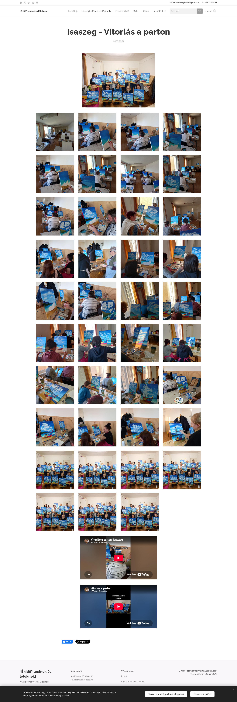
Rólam (124, 676)
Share (68, 642)
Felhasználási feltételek (81, 680)
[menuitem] (73, 11)
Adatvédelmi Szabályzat (81, 676)
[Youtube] (37, 2)
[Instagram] (25, 2)
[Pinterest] (33, 2)
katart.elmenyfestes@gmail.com (186, 2)
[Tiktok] (29, 2)
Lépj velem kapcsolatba (132, 681)
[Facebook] (20, 2)
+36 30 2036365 (211, 2)
